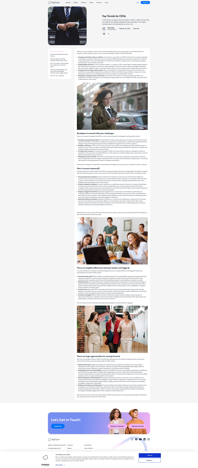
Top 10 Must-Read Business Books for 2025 (59, 55)
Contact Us (145, 2)
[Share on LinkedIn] (104, 34)
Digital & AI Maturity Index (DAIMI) (57, 445)
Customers (70, 445)
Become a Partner (138, 426)
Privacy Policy (87, 445)
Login (137, 2)
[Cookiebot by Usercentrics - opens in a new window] (45, 465)
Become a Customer (117, 426)
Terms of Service (88, 448)
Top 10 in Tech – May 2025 (57, 75)
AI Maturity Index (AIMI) (54, 448)
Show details (59, 465)
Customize (149, 460)
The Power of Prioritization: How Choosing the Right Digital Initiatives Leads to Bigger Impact (58, 71)
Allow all (149, 455)
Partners (69, 448)
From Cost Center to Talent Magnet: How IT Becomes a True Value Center (59, 65)
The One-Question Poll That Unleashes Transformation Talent (58, 59)
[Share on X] (109, 34)
